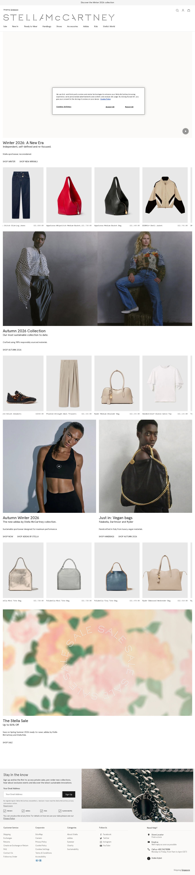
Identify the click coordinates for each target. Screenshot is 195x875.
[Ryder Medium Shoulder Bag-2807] (169, 570)
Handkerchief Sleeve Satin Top (113, 414)
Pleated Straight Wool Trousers (18, 414)
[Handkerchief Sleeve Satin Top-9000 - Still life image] (121, 383)
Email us (155, 842)
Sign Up (69, 795)
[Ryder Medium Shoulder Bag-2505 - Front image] (73, 383)
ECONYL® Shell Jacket (109, 225)
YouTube (106, 846)
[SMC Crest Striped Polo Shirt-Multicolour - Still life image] (169, 195)
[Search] (177, 10)
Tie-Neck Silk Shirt (156, 414)
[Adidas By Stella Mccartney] (49, 466)
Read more (8, 806)
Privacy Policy (9, 819)
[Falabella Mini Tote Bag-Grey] (25, 570)
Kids (45, 811)
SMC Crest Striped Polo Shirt (161, 225)
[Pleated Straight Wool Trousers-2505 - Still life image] (25, 383)
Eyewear (70, 842)
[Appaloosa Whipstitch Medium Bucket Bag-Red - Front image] (25, 195)
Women (9, 811)
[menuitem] (15, 26)
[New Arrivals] (145, 466)
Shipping (6, 834)
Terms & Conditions (43, 853)
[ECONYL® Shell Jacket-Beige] (121, 195)
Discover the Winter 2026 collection (97, 3)
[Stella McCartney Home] (58, 17)
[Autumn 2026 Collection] (50, 278)
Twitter (106, 838)
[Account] (183, 10)
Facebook (107, 834)
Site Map (39, 834)
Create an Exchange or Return (15, 846)
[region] (98, 101)
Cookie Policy (41, 846)
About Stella (72, 834)
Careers (38, 838)
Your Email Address (11, 789)
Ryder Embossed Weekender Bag (113, 601)
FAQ (5, 849)
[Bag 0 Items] (189, 10)
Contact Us (8, 853)
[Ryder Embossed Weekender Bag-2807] (121, 570)
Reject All (129, 107)
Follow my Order (10, 857)
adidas (28, 811)
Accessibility (40, 857)
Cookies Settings (42, 849)
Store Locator (158, 835)
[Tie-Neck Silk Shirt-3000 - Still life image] (169, 383)
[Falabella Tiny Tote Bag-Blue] (73, 570)
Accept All (110, 107)
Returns (6, 842)
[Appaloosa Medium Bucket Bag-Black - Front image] (73, 195)
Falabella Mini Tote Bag (14, 601)
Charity (70, 846)
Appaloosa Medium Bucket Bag (64, 225)
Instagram (107, 842)
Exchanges (7, 838)
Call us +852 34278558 (161, 849)
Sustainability (67, 811)
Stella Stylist (157, 858)
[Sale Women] (97, 662)
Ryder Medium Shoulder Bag (63, 414)
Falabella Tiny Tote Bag (62, 601)
